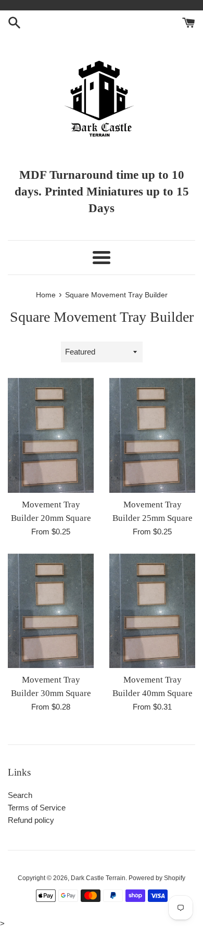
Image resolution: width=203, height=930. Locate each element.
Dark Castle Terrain (98, 878)
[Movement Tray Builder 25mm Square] (152, 435)
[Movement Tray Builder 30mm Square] (51, 611)
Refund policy (31, 820)
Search (20, 795)
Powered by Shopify (157, 878)
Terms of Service (37, 807)
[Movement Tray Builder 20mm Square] (51, 435)
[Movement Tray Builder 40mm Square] (152, 611)
